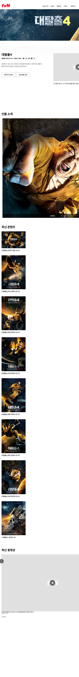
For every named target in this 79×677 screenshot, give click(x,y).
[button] (9, 75)
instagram (31, 58)
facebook (34, 58)
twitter (29, 58)
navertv (26, 58)
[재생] (52, 583)
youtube (23, 58)
